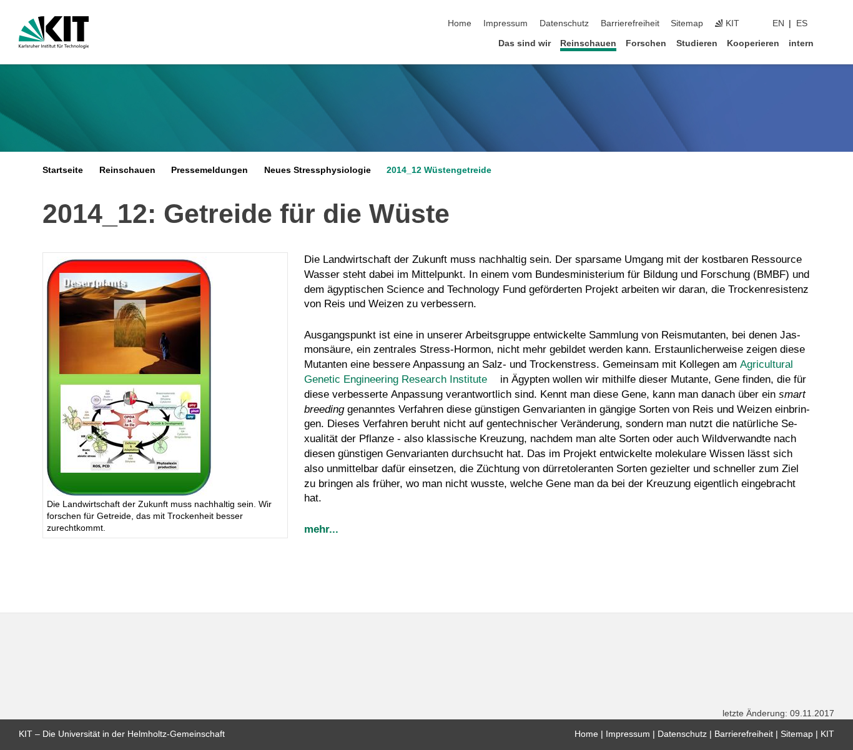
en (778, 23)
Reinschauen (588, 43)
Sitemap (687, 23)
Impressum (505, 23)
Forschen (646, 43)
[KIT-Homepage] (54, 32)
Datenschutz (564, 23)
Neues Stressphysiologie (317, 170)
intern (801, 43)
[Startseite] (830, 42)
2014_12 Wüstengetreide (439, 170)
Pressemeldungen (209, 170)
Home (459, 23)
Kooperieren (753, 43)
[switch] (830, 24)
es (801, 23)
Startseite (62, 170)
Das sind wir (524, 43)
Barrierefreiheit (630, 23)
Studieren (696, 43)
